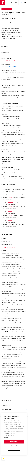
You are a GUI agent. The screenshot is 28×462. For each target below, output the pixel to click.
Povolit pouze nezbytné (14, 450)
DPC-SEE (10, 211)
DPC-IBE (10, 224)
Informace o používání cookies (8, 456)
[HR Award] (3, 459)
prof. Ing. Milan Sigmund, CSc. (8, 60)
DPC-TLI (10, 220)
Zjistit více (6, 437)
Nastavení (14, 445)
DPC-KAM (10, 202)
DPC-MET (10, 206)
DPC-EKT (10, 197)
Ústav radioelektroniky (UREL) (9, 66)
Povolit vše (13, 441)
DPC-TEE (10, 215)
